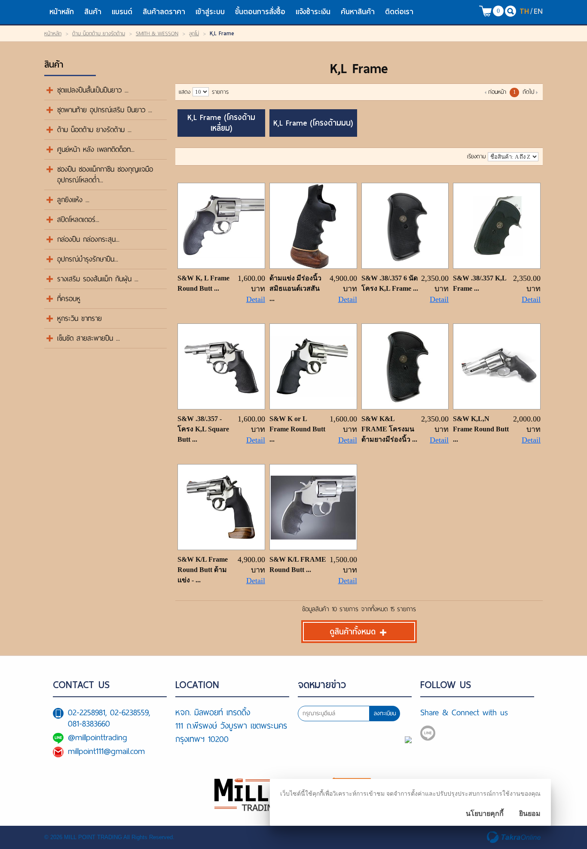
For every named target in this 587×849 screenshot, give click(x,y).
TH (524, 11)
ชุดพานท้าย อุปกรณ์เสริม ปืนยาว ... (104, 110)
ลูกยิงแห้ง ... (73, 199)
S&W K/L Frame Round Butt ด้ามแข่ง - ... (202, 570)
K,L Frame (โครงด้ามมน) (313, 123)
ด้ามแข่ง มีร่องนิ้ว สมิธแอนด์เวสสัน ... (295, 288)
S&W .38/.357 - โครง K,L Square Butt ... (203, 429)
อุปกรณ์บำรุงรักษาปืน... (87, 259)
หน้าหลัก (61, 12)
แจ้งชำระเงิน (313, 12)
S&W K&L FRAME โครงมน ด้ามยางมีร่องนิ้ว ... (389, 429)
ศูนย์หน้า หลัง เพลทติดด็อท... (96, 149)
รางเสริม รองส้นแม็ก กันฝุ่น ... (97, 279)
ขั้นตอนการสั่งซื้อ (260, 12)
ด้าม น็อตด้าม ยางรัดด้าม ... (94, 129)
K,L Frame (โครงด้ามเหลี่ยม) (221, 123)
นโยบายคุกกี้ (485, 813)
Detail (255, 299)
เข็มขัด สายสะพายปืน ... (88, 338)
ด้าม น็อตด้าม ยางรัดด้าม (98, 33)
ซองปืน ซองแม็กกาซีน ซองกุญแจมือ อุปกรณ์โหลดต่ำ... (105, 174)
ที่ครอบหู (68, 298)
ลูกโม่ (194, 33)
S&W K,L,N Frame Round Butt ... (481, 429)
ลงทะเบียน (385, 713)
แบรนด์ (122, 12)
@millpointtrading (97, 737)
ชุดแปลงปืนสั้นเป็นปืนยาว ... (92, 90)
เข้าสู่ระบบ (210, 12)
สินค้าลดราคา (164, 12)
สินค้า (92, 12)
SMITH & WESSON (157, 33)
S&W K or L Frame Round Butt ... (297, 429)
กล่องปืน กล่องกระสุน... (88, 239)
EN (538, 11)
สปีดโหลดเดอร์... (78, 219)
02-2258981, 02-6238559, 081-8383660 (109, 718)
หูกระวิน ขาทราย (79, 318)
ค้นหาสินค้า (358, 12)
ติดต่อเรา (399, 12)
